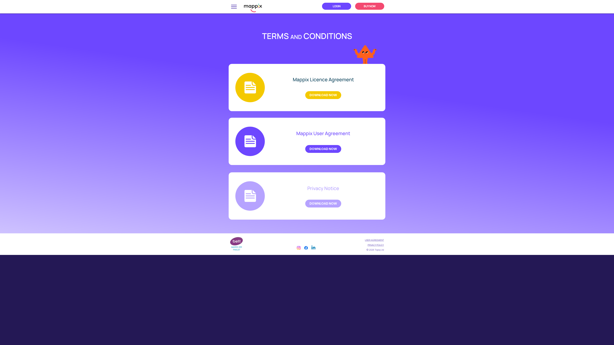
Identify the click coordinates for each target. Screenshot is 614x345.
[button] (234, 6)
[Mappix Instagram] (298, 247)
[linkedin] (313, 247)
